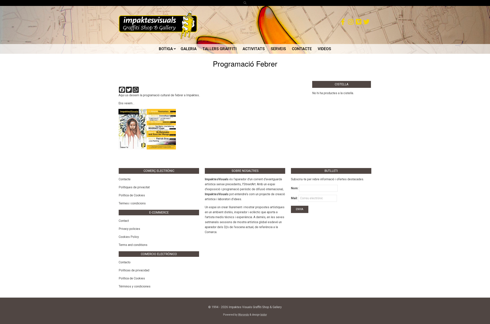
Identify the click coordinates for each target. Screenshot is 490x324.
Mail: (294, 198)
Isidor (264, 314)
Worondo (243, 314)
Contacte (125, 179)
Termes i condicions (132, 203)
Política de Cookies (132, 195)
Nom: (294, 188)
